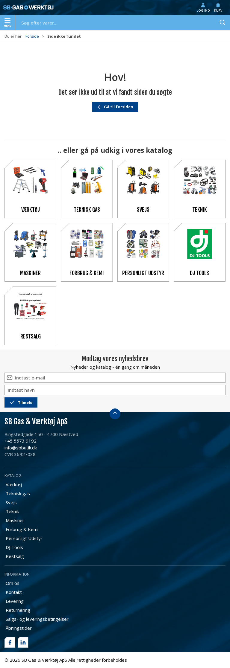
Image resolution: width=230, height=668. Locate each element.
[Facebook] (9, 642)
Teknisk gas (87, 209)
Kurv (218, 10)
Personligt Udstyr (143, 273)
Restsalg (30, 336)
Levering (15, 601)
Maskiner (30, 273)
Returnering (18, 610)
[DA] (28, 7)
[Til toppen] (115, 413)
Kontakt (14, 592)
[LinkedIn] (23, 642)
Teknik (199, 209)
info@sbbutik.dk (20, 448)
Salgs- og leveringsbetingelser (37, 619)
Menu (7, 26)
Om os (12, 583)
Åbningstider (19, 628)
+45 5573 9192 (20, 441)
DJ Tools (199, 273)
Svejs (143, 209)
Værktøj (30, 209)
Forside (32, 36)
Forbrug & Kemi (86, 273)
